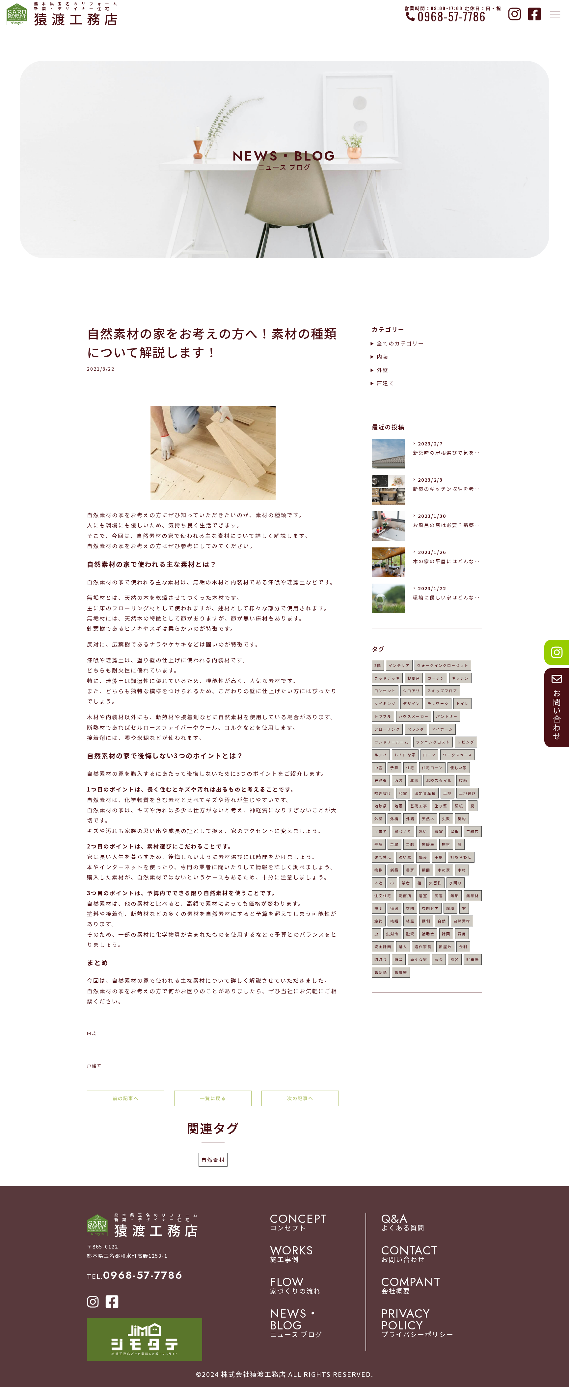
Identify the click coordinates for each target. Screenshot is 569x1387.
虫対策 (392, 933)
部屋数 (445, 946)
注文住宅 (383, 895)
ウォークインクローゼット (443, 665)
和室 (403, 793)
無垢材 (472, 895)
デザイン (411, 703)
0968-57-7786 (452, 16)
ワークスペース (457, 754)
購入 (403, 946)
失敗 (446, 818)
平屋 (378, 844)
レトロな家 (405, 754)
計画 (446, 933)
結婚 (394, 920)
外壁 (383, 370)
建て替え (383, 857)
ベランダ (415, 729)
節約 (378, 920)
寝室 (439, 831)
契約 (462, 818)
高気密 (400, 972)
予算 (394, 767)
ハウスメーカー (414, 716)
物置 (394, 908)
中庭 (378, 767)
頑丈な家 (418, 959)
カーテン (436, 678)
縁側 (426, 920)
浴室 (423, 895)
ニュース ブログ (296, 1323)
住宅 (410, 767)
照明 (378, 908)
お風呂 (413, 678)
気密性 (435, 882)
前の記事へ (126, 1098)
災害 (439, 895)
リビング (465, 741)
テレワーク (438, 703)
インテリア (399, 665)
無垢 (454, 895)
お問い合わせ (409, 1254)
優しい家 (458, 767)
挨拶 (378, 869)
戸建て (94, 1065)
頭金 (439, 959)
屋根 (454, 831)
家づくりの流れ (295, 1286)
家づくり (403, 831)
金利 (463, 946)
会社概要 (411, 1286)
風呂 (454, 959)
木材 (462, 869)
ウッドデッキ (387, 678)
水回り (455, 882)
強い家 (405, 857)
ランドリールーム (391, 741)
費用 (462, 933)
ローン (429, 754)
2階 (377, 665)
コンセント (385, 690)
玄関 (410, 908)
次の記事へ (300, 1098)
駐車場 (472, 959)
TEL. (135, 1276)
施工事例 (291, 1254)
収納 (463, 780)
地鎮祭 (380, 805)
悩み (423, 857)
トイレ (462, 703)
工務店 (472, 831)
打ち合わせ (461, 857)
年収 (394, 844)
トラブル (383, 716)
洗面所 (405, 895)
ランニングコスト (433, 741)
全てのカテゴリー (400, 343)
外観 (410, 818)
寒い (423, 831)
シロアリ (411, 690)
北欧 (414, 780)
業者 (406, 882)
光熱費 (380, 780)
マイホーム (442, 729)
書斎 (410, 869)
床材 (446, 844)
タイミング (385, 703)
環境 (450, 908)
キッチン (460, 678)
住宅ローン (432, 767)
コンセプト (298, 1222)
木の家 (444, 869)
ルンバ (380, 754)
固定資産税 (425, 793)
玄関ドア (430, 908)
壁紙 (459, 805)
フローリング (387, 729)
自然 (442, 920)
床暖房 (428, 844)
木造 (378, 882)
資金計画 (383, 946)
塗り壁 (441, 805)
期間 (426, 869)
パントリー (447, 716)
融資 (410, 933)
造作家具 (423, 946)
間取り (380, 959)
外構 (394, 818)
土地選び (467, 793)
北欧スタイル (439, 780)
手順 (439, 857)
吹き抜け (383, 793)
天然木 (428, 818)
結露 (410, 920)
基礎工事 (418, 805)
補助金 (428, 933)
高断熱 (380, 972)
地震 (398, 805)
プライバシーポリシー (417, 1323)
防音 (398, 959)
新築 (394, 869)
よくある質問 (403, 1222)
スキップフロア (442, 690)
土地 (447, 793)
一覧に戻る (213, 1098)
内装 (92, 1033)
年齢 (410, 844)
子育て (380, 831)
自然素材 (213, 1160)
